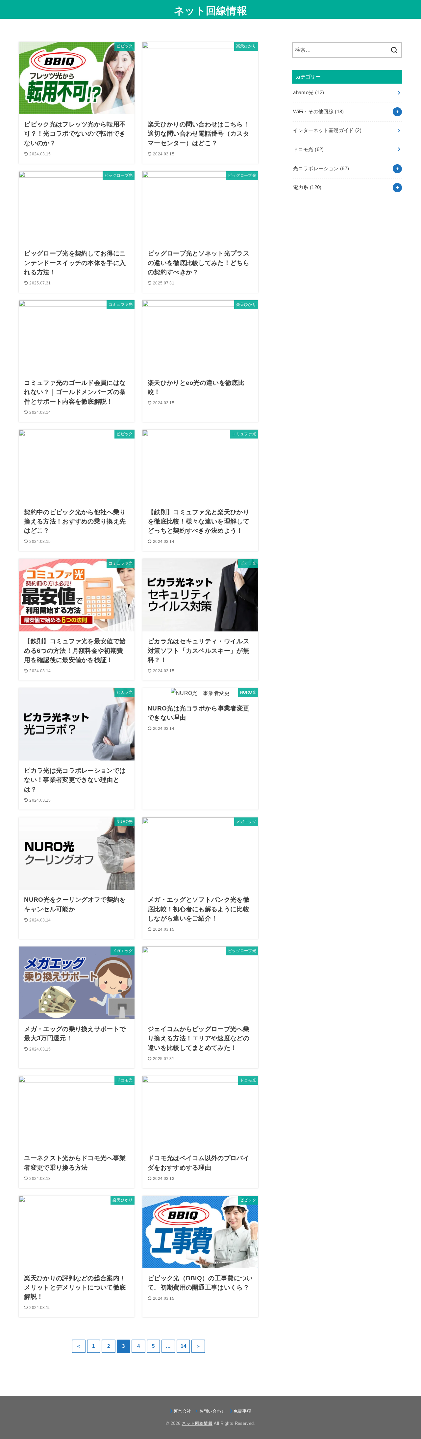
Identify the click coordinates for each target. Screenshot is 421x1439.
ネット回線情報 (210, 10)
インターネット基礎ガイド (327, 130)
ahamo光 (308, 92)
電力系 (307, 187)
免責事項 (242, 1411)
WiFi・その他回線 (318, 111)
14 (183, 1346)
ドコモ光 (308, 149)
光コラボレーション (321, 168)
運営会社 (182, 1411)
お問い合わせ (212, 1411)
